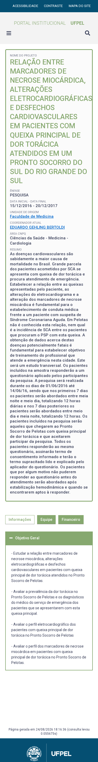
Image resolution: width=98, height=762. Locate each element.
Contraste (54, 6)
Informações (20, 519)
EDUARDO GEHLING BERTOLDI (37, 227)
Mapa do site (80, 6)
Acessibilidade (26, 6)
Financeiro (71, 519)
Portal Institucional (49, 23)
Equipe (46, 519)
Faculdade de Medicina (32, 216)
